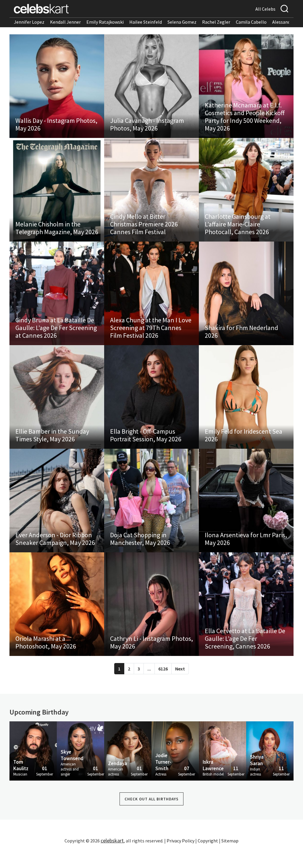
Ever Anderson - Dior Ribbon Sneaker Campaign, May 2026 (55, 538)
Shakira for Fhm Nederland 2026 (241, 331)
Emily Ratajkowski (105, 22)
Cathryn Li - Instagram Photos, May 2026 (151, 642)
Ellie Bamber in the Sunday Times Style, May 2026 (52, 435)
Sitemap (229, 841)
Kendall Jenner (65, 22)
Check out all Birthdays (151, 799)
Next (180, 669)
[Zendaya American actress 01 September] (128, 750)
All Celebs (265, 9)
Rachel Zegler (216, 22)
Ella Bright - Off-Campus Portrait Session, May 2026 (145, 435)
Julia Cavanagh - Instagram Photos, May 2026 (147, 124)
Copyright (208, 841)
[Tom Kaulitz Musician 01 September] (33, 750)
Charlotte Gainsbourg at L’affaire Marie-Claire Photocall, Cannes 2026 (237, 224)
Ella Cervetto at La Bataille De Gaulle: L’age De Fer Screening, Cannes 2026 (245, 638)
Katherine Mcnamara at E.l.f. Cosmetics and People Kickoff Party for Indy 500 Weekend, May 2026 (245, 116)
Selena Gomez (181, 22)
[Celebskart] (41, 8)
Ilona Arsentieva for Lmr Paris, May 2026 (246, 538)
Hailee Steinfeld (145, 22)
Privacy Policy (180, 841)
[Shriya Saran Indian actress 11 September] (270, 750)
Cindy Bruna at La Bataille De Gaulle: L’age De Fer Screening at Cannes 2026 (56, 327)
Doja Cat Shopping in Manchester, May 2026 (140, 538)
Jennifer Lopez (29, 22)
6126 (163, 669)
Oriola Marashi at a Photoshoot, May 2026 (45, 642)
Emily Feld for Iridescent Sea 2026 (243, 435)
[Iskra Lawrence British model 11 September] (222, 750)
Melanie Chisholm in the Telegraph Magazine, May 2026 (56, 228)
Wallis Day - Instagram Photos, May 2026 (56, 124)
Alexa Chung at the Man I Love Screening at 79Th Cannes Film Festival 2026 (150, 327)
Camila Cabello (251, 22)
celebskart (112, 840)
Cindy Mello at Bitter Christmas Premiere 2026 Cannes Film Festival (144, 224)
